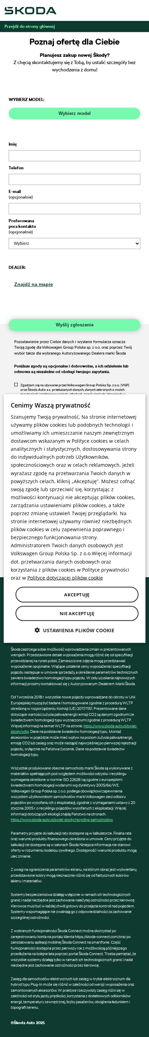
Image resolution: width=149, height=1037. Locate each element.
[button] (74, 630)
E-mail (21, 194)
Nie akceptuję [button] (77, 613)
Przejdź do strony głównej (30, 26)
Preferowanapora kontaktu (22, 226)
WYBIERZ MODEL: (26, 99)
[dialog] (75, 518)
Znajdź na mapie (33, 284)
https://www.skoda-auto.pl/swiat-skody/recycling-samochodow (62, 819)
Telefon (16, 167)
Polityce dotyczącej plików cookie (65, 577)
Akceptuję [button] (77, 594)
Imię (13, 144)
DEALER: (17, 267)
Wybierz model (75, 113)
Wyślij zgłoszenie (75, 324)
